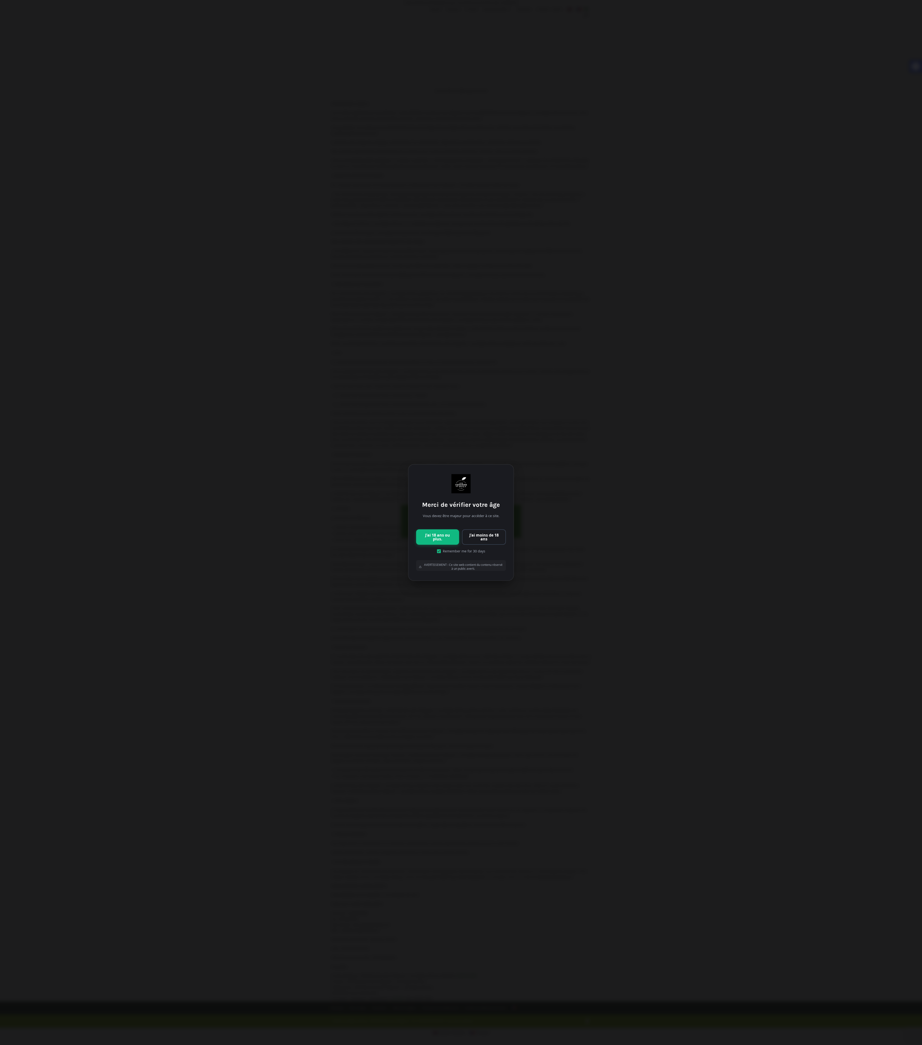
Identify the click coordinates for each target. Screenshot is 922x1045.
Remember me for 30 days (464, 551)
